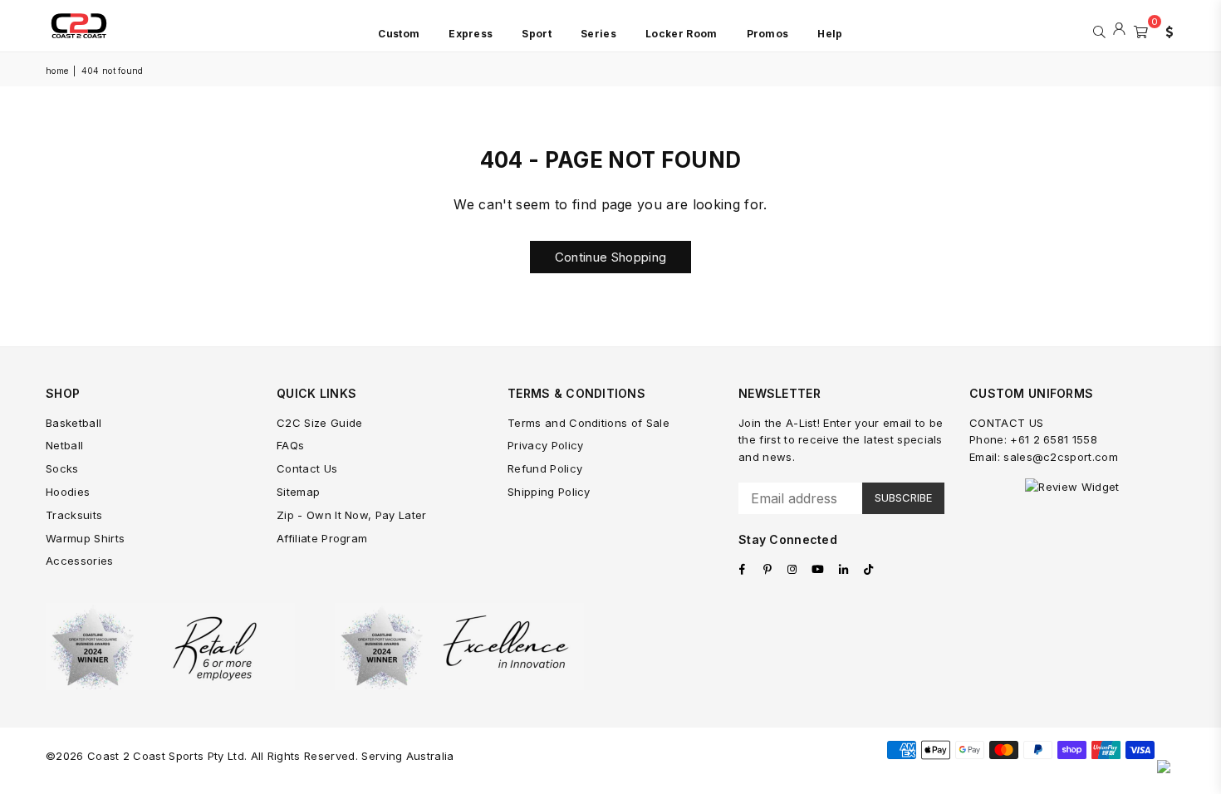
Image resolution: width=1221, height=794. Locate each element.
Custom (398, 33)
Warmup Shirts (85, 538)
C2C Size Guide (319, 422)
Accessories (80, 560)
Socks (62, 468)
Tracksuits (74, 515)
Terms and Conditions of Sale (588, 422)
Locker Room (681, 33)
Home (57, 71)
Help (829, 33)
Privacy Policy (545, 445)
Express (471, 33)
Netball (64, 445)
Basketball (73, 422)
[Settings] (1165, 29)
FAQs (290, 445)
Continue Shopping (610, 257)
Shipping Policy (549, 491)
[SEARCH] (1099, 29)
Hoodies (68, 491)
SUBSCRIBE (903, 497)
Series (598, 33)
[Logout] (1119, 29)
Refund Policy (545, 468)
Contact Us (307, 468)
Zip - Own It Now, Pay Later (352, 515)
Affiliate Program (322, 538)
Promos (768, 33)
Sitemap (298, 491)
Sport (537, 33)
